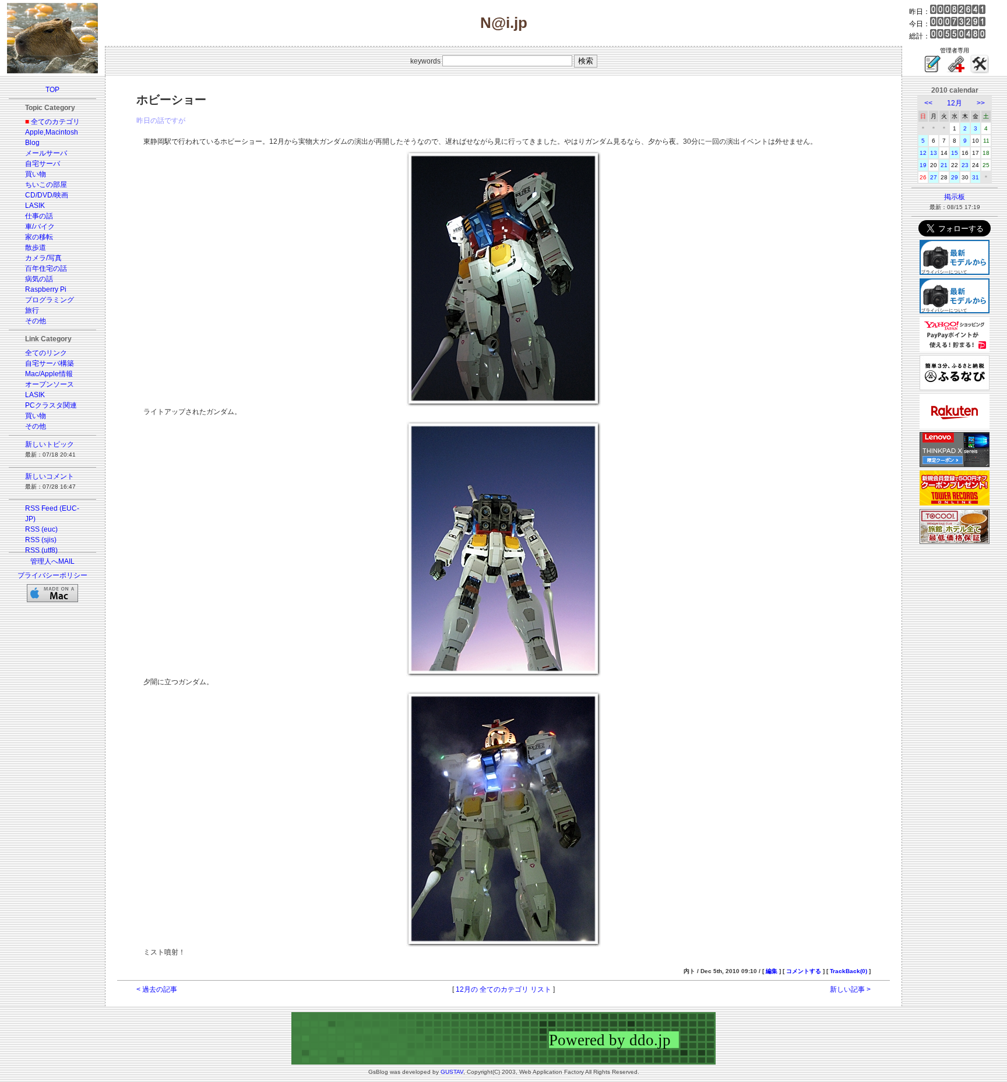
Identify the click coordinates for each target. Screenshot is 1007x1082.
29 (954, 177)
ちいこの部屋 (46, 185)
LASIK (35, 205)
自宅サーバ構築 (49, 363)
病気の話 (39, 279)
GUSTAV (452, 1072)
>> (981, 103)
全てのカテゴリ (55, 122)
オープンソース (49, 384)
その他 (35, 321)
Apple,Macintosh (51, 132)
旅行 (32, 310)
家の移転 (39, 237)
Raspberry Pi (45, 289)
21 (944, 165)
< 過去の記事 (156, 989)
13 (933, 153)
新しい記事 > (850, 989)
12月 (954, 103)
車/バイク (40, 226)
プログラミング (49, 300)
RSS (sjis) (41, 540)
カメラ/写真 (43, 258)
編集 (771, 971)
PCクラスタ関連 (51, 405)
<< (928, 103)
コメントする (803, 971)
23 (965, 165)
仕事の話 (39, 216)
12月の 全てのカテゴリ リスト (503, 989)
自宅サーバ (42, 164)
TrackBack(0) (848, 971)
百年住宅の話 (46, 268)
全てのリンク (46, 353)
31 (975, 177)
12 (923, 153)
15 (954, 153)
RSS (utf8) (41, 550)
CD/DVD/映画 (46, 195)
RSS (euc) (41, 529)
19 (923, 165)
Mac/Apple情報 (49, 374)
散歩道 (35, 247)
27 (933, 177)
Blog (32, 143)
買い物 (35, 174)
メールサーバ (46, 153)
